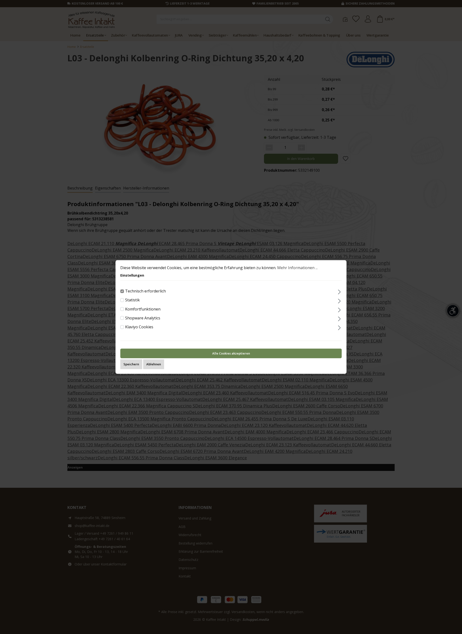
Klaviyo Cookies (139, 327)
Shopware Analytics (142, 318)
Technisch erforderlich (145, 291)
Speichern (131, 364)
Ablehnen (153, 364)
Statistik (132, 300)
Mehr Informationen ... (297, 267)
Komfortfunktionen (142, 309)
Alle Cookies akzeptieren (231, 353)
